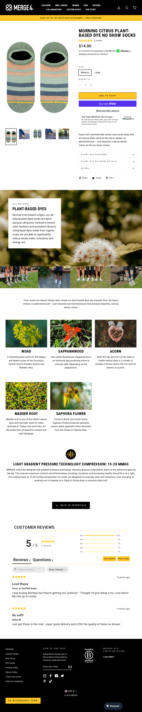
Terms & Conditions (14, 681)
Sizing (85, 168)
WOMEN (75, 5)
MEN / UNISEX (61, 5)
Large (97, 72)
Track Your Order (13, 677)
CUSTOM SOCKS (74, 9)
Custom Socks (12, 654)
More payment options (107, 110)
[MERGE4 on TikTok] (50, 681)
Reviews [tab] (22, 559)
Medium (85, 72)
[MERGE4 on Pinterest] (44, 681)
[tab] (43, 560)
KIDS (86, 5)
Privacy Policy (12, 667)
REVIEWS (97, 5)
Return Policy (12, 672)
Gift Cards (10, 663)
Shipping (83, 54)
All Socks (10, 649)
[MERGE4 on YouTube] (56, 675)
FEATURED (45, 5)
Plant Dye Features (94, 155)
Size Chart (10, 658)
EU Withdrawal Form (23, 701)
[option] (71, 18)
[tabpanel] (71, 598)
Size (81, 67)
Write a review (123, 559)
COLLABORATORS (54, 9)
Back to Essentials (73, 505)
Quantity (85, 79)
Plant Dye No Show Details (99, 161)
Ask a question (109, 559)
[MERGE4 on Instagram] (44, 675)
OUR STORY (91, 9)
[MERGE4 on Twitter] (62, 675)
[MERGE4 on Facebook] (50, 675)
